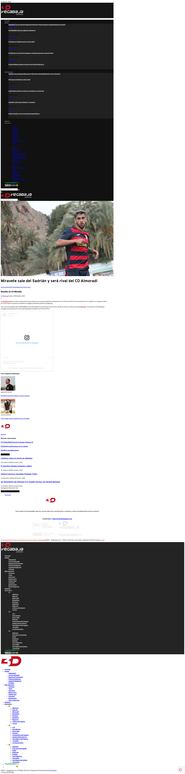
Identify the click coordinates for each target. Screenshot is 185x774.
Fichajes (11, 569)
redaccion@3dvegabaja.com (62, 519)
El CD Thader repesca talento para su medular (15, 418)
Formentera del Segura (19, 154)
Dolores (14, 152)
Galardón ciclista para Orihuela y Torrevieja (21, 102)
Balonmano (12, 585)
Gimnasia (11, 577)
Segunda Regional (14, 567)
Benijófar (15, 136)
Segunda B (11, 26)
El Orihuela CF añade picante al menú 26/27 (21, 42)
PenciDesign (52, 770)
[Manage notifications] (180, 769)
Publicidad (41, 540)
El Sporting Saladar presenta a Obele (16, 466)
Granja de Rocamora (18, 156)
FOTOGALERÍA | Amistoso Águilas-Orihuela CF (21, 30)
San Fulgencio (16, 175)
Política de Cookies (30, 540)
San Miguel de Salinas (19, 179)
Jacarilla (15, 160)
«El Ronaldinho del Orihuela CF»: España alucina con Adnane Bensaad (30, 482)
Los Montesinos (17, 162)
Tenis (10, 575)
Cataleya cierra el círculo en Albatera (16, 458)
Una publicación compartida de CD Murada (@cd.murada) (27, 368)
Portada (7, 21)
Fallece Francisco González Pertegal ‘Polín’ (19, 474)
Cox (13, 146)
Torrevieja (15, 181)
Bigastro (15, 138)
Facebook (8, 495)
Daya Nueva (16, 148)
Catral (14, 142)
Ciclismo (11, 76)
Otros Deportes (13, 587)
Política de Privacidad (16, 540)
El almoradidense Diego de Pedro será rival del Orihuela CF (26, 64)
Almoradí (15, 131)
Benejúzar (15, 133)
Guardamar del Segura (19, 158)
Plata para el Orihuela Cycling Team (19, 79)
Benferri (14, 135)
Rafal (14, 169)
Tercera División (14, 561)
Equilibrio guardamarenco (10, 450)
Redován (15, 171)
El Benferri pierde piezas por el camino (14, 446)
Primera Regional (14, 565)
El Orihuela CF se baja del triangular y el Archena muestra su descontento (30, 53)
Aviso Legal (4, 540)
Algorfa (14, 129)
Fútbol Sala (12, 581)
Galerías (7, 121)
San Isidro (15, 177)
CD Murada (82, 307)
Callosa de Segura (17, 140)
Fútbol (7, 23)
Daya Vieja (15, 150)
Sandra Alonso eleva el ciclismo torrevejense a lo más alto (26, 91)
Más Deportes (9, 72)
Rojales (14, 173)
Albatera (15, 127)
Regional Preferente (24, 287)
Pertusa (5, 296)
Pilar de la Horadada (18, 167)
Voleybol (11, 583)
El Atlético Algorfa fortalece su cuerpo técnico (15, 396)
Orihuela (15, 165)
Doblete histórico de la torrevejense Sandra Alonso (24, 114)
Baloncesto (12, 579)
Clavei (103, 540)
